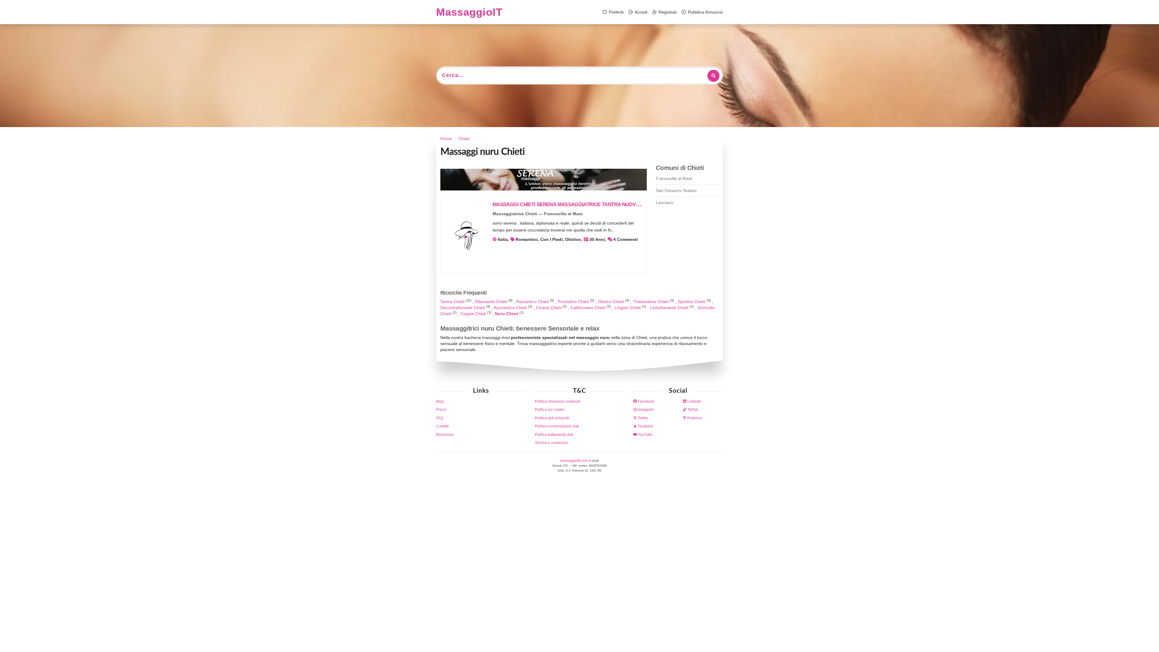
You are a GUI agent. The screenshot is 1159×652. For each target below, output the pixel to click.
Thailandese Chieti (651, 301)
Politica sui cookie (549, 410)
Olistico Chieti (611, 301)
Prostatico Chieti (574, 301)
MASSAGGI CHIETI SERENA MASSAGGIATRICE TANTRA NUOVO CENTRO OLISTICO (588, 204)
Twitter (642, 418)
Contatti (442, 426)
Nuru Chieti (507, 313)
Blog (440, 401)
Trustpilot (645, 426)
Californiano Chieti (588, 307)
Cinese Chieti (549, 307)
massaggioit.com (574, 461)
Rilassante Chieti (491, 301)
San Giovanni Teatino (676, 190)
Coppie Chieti (473, 313)
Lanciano (664, 202)
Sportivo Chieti (692, 301)
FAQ (439, 418)
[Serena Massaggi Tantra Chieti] (543, 180)
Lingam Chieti (628, 307)
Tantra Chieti (453, 301)
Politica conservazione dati (557, 426)
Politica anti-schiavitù (552, 418)
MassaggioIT (469, 12)
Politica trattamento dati (554, 435)
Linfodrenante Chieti (670, 307)
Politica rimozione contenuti (557, 401)
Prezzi (441, 410)
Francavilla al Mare (674, 178)
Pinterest (694, 418)
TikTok (692, 410)
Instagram (645, 410)
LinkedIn (693, 401)
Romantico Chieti (533, 301)
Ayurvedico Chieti (511, 307)
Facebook (645, 401)
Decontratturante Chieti (463, 307)
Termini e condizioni (551, 443)
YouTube (645, 435)
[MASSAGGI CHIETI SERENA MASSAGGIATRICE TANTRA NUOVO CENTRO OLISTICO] (466, 236)
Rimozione (445, 435)
